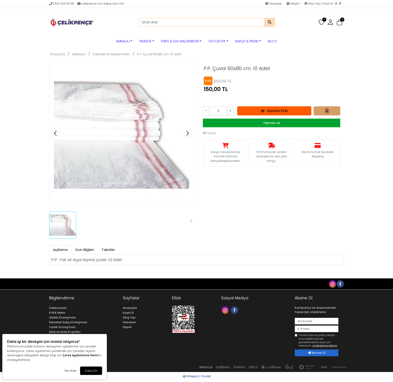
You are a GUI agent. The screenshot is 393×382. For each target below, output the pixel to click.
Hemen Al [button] (272, 122)
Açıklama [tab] (60, 249)
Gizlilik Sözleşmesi (62, 317)
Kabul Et (91, 371)
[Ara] (269, 22)
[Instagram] (337, 4)
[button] (339, 22)
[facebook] (340, 283)
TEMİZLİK (145, 41)
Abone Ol (318, 353)
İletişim (295, 3)
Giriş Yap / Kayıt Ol (320, 3)
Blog (68, 283)
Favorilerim (296, 283)
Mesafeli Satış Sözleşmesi (68, 322)
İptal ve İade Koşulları (65, 332)
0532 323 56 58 (63, 3)
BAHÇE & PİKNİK (246, 41)
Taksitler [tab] (108, 249)
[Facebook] (341, 4)
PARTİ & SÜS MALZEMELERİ (180, 41)
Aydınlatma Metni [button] (324, 345)
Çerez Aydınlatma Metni (80, 355)
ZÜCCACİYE (217, 41)
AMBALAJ (123, 41)
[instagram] (332, 283)
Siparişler (275, 3)
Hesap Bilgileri (86, 283)
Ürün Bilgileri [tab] (84, 249)
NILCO (272, 41)
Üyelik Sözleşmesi (62, 327)
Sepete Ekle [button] (277, 110)
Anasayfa (57, 54)
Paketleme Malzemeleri (111, 54)
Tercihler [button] (70, 371)
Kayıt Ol (128, 313)
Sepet (127, 327)
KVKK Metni (57, 313)
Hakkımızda (57, 308)
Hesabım (129, 322)
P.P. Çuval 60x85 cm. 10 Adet (159, 54)
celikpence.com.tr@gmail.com (102, 3)
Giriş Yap (129, 317)
